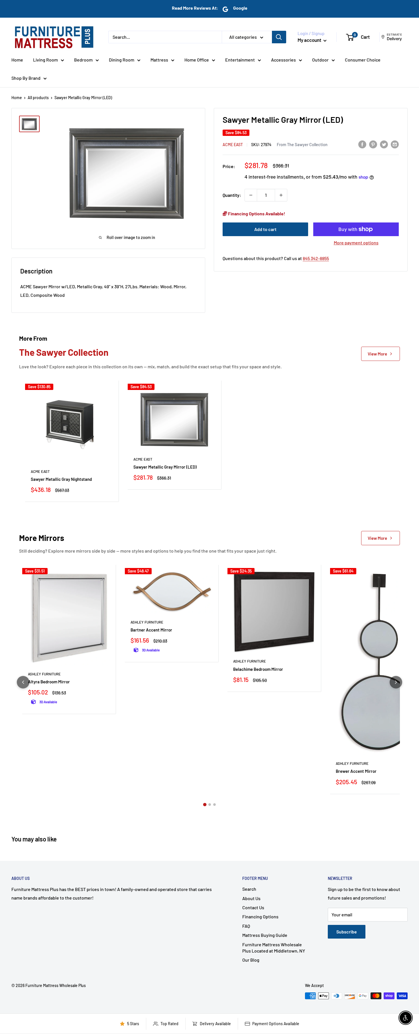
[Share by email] (395, 144)
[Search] (279, 37)
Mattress (159, 59)
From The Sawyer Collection (302, 144)
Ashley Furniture (44, 674)
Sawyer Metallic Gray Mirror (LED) (165, 466)
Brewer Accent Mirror (356, 771)
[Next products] (396, 682)
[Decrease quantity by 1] (251, 195)
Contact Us (253, 907)
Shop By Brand (25, 78)
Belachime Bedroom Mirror (258, 669)
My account (310, 40)
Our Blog (250, 960)
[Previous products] (23, 682)
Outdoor (320, 59)
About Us (251, 898)
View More (377, 353)
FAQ (246, 926)
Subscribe (346, 931)
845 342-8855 (316, 258)
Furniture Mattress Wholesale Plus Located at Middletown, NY (273, 947)
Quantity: (232, 195)
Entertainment (240, 59)
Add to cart (265, 229)
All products (38, 97)
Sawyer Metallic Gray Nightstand (61, 479)
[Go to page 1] (204, 804)
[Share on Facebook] (362, 144)
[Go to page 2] (209, 804)
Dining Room (121, 59)
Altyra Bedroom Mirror (49, 681)
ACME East (233, 144)
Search (249, 889)
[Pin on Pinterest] (373, 144)
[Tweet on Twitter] (384, 144)
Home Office (196, 59)
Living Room (45, 59)
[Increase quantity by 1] (281, 195)
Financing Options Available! (256, 213)
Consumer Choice (363, 59)
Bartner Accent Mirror (151, 629)
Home (17, 59)
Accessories (283, 59)
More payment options (356, 242)
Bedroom (83, 59)
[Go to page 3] (214, 804)
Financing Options (260, 916)
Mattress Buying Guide (264, 935)
